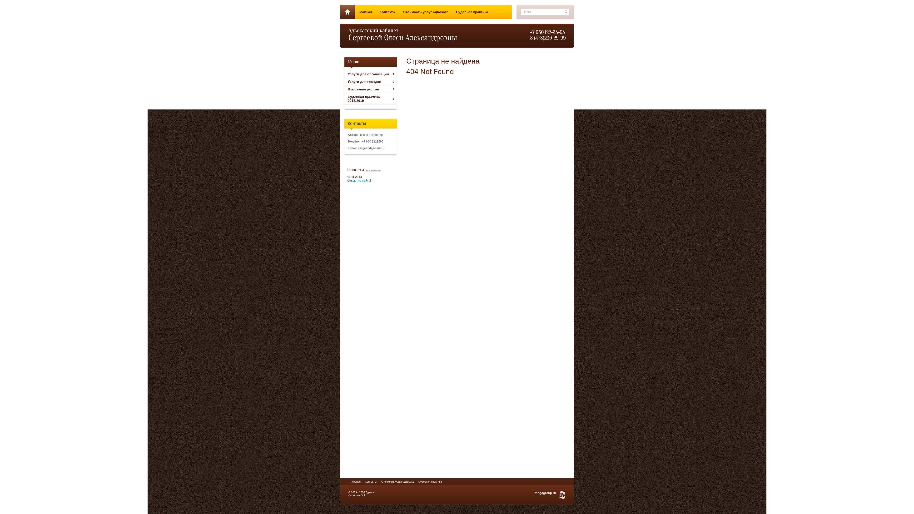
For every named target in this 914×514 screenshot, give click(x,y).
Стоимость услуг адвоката (397, 481)
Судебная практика (430, 481)
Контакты (371, 481)
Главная (356, 481)
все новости (373, 170)
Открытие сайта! (359, 180)
